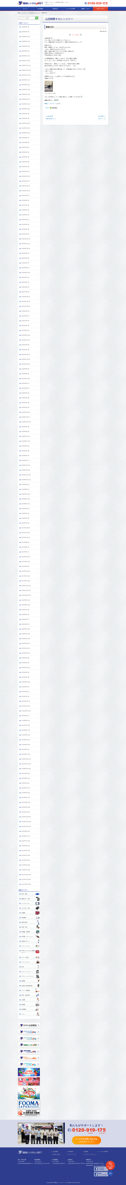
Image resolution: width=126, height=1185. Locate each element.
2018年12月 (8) (25, 470)
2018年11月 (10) (26, 475)
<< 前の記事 (49, 116)
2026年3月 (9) (25, 51)
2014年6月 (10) (25, 730)
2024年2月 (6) (25, 171)
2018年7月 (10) (25, 494)
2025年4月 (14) (25, 104)
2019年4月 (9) (25, 450)
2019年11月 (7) (25, 417)
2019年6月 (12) (25, 441)
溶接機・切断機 (25, 931)
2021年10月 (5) (25, 306)
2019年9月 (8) (25, 426)
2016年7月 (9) (25, 609)
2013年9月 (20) (25, 773)
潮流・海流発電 (25, 995)
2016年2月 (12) (25, 633)
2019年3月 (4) (25, 455)
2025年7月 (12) (25, 89)
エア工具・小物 (25, 908)
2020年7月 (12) (25, 378)
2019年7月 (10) (25, 436)
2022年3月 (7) (25, 282)
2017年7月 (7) (25, 552)
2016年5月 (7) (25, 619)
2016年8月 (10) (25, 605)
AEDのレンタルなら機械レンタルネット (30, 951)
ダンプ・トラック (26, 971)
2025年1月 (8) (25, 118)
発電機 (23, 913)
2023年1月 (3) (25, 234)
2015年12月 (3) (25, 643)
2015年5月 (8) (25, 677)
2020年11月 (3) (25, 359)
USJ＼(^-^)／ (102, 118)
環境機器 (23, 917)
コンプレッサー (25, 903)
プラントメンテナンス (27, 976)
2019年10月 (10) (26, 422)
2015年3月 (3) (25, 686)
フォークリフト (25, 962)
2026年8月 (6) (25, 27)
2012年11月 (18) (26, 821)
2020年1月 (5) (25, 407)
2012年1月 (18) (25, 869)
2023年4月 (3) (25, 219)
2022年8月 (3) (25, 258)
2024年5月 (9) (25, 157)
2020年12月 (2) (25, 354)
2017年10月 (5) (25, 537)
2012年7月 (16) (25, 841)
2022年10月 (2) (25, 248)
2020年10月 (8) (25, 364)
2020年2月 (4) (25, 402)
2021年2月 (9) (25, 344)
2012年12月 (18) (26, 816)
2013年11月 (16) (26, 763)
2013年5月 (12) (25, 792)
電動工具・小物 (25, 898)
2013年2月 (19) (25, 807)
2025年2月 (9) (25, 113)
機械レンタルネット (22, 12)
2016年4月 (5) (25, 624)
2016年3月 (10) (25, 629)
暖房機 (23, 1004)
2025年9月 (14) (25, 80)
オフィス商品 (25, 957)
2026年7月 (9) (25, 31)
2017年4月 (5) (25, 566)
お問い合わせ (100, 8)
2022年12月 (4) (25, 239)
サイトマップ (72, 1154)
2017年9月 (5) (25, 542)
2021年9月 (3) (25, 311)
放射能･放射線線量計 (27, 985)
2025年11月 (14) (26, 70)
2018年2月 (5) (25, 518)
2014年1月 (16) (25, 754)
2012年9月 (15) (25, 831)
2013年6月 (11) (25, 788)
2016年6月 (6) (25, 614)
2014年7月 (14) (25, 725)
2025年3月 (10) (25, 108)
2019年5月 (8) (25, 446)
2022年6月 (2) (25, 267)
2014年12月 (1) (25, 701)
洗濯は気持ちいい (50, 118)
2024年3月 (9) (25, 166)
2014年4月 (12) (25, 739)
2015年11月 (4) (25, 648)
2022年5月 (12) (25, 272)
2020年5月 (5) (25, 388)
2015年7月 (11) (25, 667)
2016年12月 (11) (26, 585)
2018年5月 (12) (25, 503)
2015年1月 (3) (25, 696)
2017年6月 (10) (25, 556)
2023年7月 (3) (25, 205)
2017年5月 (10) (25, 561)
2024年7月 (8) (25, 147)
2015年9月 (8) (25, 658)
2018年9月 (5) (25, 484)
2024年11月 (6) (25, 128)
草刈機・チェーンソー (27, 936)
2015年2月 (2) (25, 691)
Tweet (47, 107)
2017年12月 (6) (25, 527)
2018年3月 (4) (25, 513)
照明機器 (23, 1009)
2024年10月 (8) (25, 133)
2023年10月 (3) (25, 190)
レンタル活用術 (70, 8)
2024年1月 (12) (25, 176)
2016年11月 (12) (26, 590)
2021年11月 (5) (25, 301)
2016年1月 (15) (25, 638)
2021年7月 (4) (25, 320)
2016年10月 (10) (26, 595)
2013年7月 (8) (25, 783)
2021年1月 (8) (25, 349)
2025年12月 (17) (26, 65)
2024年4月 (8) (25, 161)
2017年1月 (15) (25, 580)
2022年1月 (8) (25, 291)
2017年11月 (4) (25, 532)
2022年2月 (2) (25, 287)
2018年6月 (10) (25, 499)
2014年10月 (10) (26, 711)
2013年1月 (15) (25, 812)
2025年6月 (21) (25, 94)
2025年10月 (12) (26, 75)
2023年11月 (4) (25, 186)
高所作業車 (24, 922)
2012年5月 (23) (25, 850)
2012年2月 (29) (25, 865)
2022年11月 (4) (25, 243)
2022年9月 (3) (25, 253)
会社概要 (40, 8)
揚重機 (23, 981)
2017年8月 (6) (25, 547)
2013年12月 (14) (26, 759)
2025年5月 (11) (25, 99)
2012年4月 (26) (25, 855)
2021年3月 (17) (25, 340)
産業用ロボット (25, 941)
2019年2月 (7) (25, 460)
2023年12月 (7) (25, 181)
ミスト (23, 1014)
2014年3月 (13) (25, 744)
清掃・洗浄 (24, 927)
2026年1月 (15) (25, 60)
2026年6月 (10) (25, 36)
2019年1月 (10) (25, 465)
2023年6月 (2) (25, 210)
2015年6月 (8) (25, 672)
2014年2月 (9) (25, 749)
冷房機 (23, 999)
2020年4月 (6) (25, 393)
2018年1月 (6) (25, 523)
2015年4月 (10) (25, 682)
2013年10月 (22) (26, 768)
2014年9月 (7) (25, 715)
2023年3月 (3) (25, 224)
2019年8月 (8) (25, 431)
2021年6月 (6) (25, 325)
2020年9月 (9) (25, 369)
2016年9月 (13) (25, 600)
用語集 (86, 1151)
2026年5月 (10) (25, 41)
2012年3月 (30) (25, 860)
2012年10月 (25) (26, 826)
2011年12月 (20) (26, 874)
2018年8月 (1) (25, 489)
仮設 (22, 966)
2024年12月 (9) (25, 123)
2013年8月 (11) (25, 778)
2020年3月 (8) (25, 397)
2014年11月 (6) (25, 706)
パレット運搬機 (25, 990)
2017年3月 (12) (25, 571)
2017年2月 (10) (25, 576)
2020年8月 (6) (25, 373)
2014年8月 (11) (25, 720)
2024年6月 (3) (25, 152)
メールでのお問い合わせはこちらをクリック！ (86, 1140)
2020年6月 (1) (25, 383)
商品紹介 (55, 8)
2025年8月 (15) (25, 84)
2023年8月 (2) (25, 200)
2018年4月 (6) (25, 508)
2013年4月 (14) (25, 797)
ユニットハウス (25, 946)
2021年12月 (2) (25, 296)
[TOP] (110, 1175)
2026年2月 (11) (25, 55)
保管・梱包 (24, 894)
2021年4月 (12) (25, 335)
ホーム (25, 8)
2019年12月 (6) (25, 412)
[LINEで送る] (53, 107)
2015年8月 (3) (25, 662)
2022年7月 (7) (25, 263)
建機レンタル (85, 8)
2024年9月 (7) (25, 137)
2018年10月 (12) (26, 479)
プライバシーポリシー (90, 1154)
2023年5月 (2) (25, 214)
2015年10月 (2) (25, 653)
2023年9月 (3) (25, 195)
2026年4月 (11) (25, 46)
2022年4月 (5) (25, 277)
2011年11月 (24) (26, 879)
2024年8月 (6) (25, 142)
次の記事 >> (102, 116)
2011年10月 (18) (26, 884)
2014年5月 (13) (25, 735)
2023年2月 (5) (25, 229)
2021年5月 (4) (25, 330)
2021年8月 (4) (25, 316)
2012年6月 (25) (25, 845)
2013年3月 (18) (25, 802)
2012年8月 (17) (25, 836)
